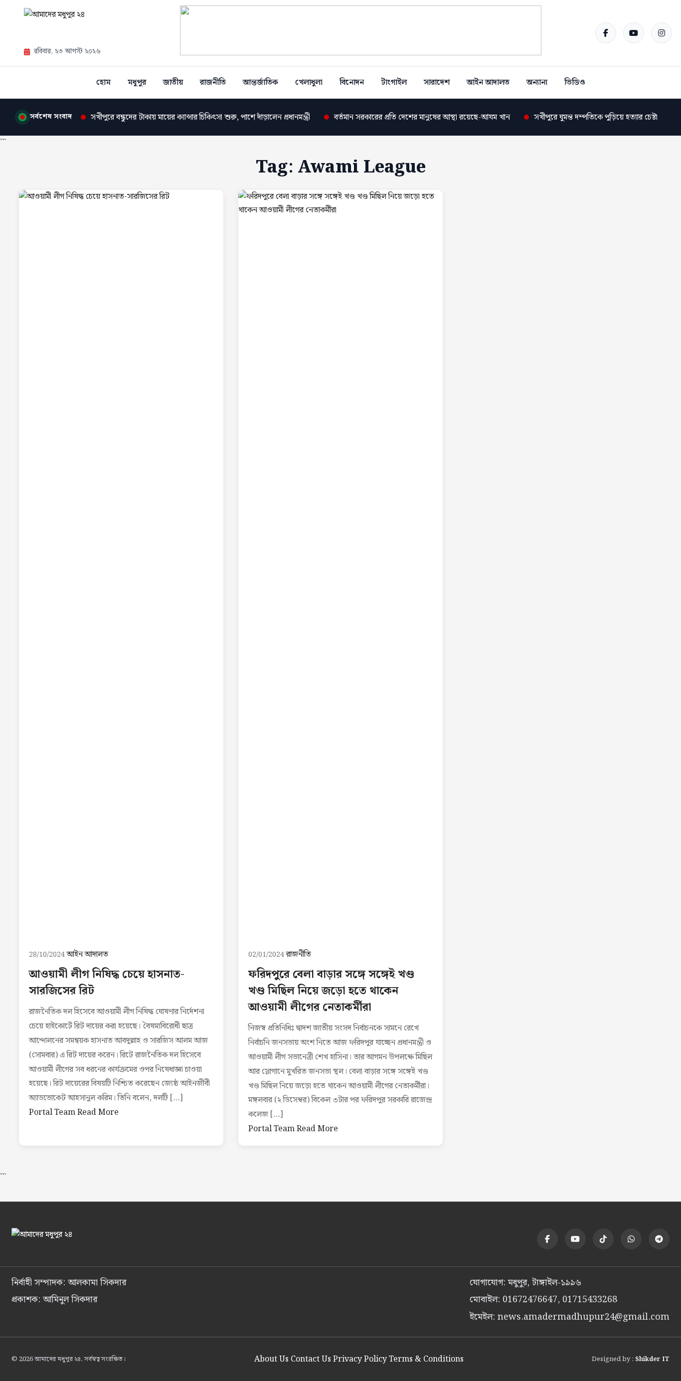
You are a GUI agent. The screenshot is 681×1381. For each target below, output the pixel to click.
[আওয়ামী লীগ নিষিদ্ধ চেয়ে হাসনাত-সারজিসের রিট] (121, 564)
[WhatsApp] (631, 1238)
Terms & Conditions (426, 1359)
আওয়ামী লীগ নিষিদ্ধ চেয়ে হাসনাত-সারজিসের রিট (106, 983)
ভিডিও (574, 82)
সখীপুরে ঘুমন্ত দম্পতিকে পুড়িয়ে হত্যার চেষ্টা (596, 117)
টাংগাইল (394, 82)
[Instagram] (661, 32)
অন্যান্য (536, 82)
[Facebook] (605, 32)
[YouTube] (633, 32)
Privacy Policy (360, 1359)
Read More (98, 1112)
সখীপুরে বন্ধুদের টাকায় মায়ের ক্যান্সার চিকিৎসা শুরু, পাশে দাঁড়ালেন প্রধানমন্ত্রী (200, 117)
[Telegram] (659, 1238)
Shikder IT (652, 1359)
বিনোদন (352, 82)
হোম (103, 82)
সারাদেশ (437, 82)
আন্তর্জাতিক (260, 82)
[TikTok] (603, 1238)
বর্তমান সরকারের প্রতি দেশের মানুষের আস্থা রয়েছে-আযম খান (422, 117)
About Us (271, 1359)
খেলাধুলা (309, 82)
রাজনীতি (213, 82)
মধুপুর (137, 82)
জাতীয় (173, 82)
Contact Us (311, 1359)
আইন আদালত (488, 82)
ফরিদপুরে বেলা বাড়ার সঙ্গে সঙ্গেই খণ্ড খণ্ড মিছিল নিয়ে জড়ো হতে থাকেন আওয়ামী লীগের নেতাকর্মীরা (331, 991)
